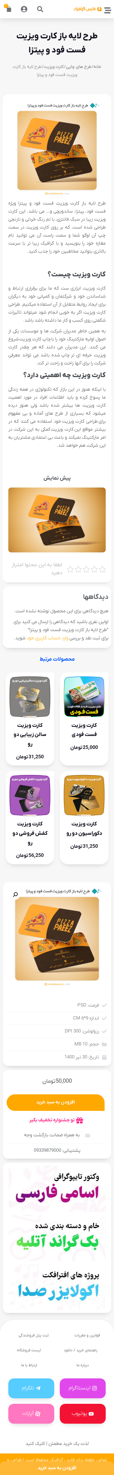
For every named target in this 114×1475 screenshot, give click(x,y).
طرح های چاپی (78, 67)
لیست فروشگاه (29, 1350)
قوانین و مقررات (87, 1335)
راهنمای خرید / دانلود (80, 1350)
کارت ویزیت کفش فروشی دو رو (30, 833)
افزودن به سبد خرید (55, 1102)
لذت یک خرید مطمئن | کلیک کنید (57, 1444)
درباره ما (82, 1365)
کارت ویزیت (54, 67)
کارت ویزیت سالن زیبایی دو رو (30, 734)
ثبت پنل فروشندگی (34, 1335)
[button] (40, 9)
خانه (97, 67)
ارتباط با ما (29, 1365)
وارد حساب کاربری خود (47, 638)
